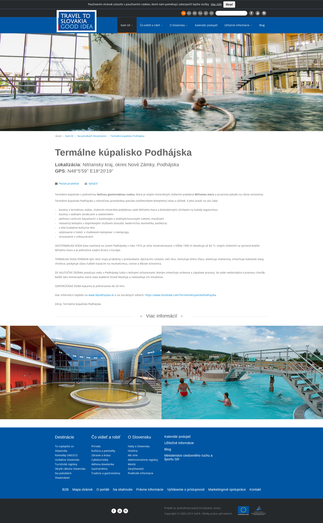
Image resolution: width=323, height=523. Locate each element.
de (194, 13)
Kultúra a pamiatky (103, 451)
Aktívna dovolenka (102, 464)
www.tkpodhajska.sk (101, 295)
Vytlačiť (93, 183)
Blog (262, 25)
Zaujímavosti (136, 468)
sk (183, 13)
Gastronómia (99, 468)
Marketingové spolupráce (227, 489)
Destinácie (64, 437)
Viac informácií (161, 315)
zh (211, 13)
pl (206, 13)
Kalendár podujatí (206, 25)
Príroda (96, 446)
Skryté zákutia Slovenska (70, 468)
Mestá (132, 464)
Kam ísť (126, 25)
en (189, 13)
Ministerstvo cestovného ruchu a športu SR (188, 457)
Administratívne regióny (143, 459)
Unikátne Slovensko (67, 459)
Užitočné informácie (237, 25)
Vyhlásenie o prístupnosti (185, 489)
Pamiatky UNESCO (66, 455)
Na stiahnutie (123, 489)
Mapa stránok (82, 489)
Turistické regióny (66, 464)
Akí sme (133, 455)
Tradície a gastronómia (105, 473)
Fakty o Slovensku (139, 446)
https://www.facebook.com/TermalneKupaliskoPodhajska (180, 295)
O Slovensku (178, 25)
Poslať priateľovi (69, 183)
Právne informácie (149, 489)
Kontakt (255, 489)
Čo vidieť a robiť (150, 25)
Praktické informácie (140, 473)
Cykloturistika (99, 459)
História (133, 451)
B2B (65, 489)
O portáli (102, 489)
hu (200, 13)
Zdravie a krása (100, 455)
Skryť (229, 4)
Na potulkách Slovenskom (92, 136)
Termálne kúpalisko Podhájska (127, 136)
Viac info (216, 4)
